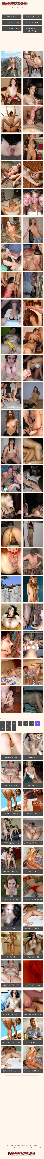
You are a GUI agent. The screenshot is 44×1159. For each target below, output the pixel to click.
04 (20, 723)
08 (2, 729)
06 (32, 723)
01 (2, 723)
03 (14, 723)
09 (8, 729)
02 (8, 723)
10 (14, 729)
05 (26, 723)
